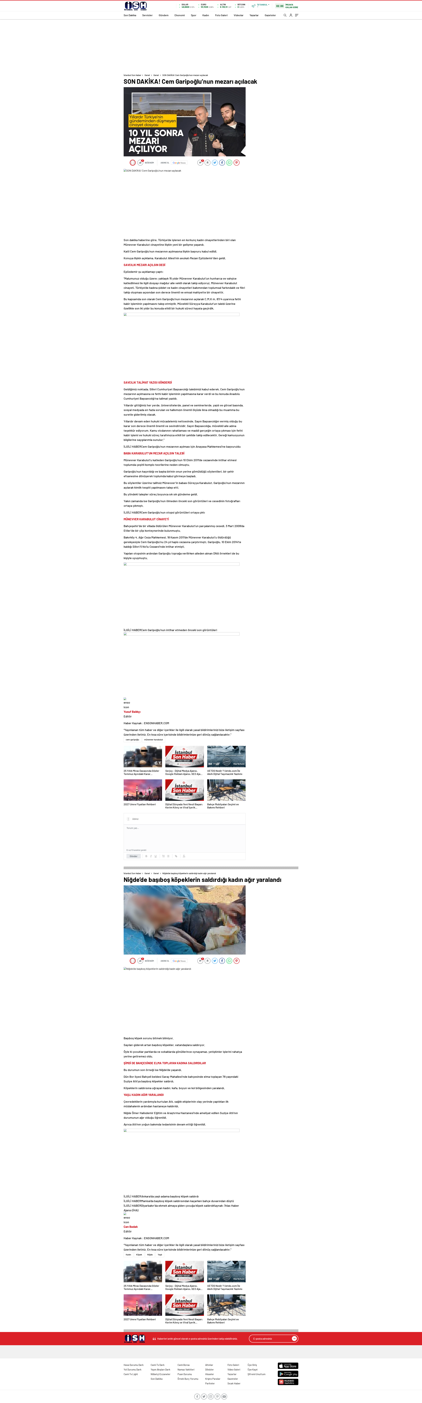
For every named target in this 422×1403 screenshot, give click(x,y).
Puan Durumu (185, 1374)
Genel (147, 75)
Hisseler (209, 1374)
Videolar (238, 15)
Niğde (150, 1254)
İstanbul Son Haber (132, 75)
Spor (193, 15)
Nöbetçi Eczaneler (160, 1374)
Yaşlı (160, 1254)
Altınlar (209, 1364)
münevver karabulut (153, 739)
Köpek (139, 1254)
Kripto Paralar (212, 1378)
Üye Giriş (252, 1364)
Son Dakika (130, 15)
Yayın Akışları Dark (160, 1369)
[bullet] (168, 856)
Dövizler (209, 1369)
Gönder (133, 856)
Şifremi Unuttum (256, 1374)
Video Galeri (233, 1369)
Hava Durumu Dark (134, 1364)
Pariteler (210, 1383)
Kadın (205, 15)
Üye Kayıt (253, 1369)
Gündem (163, 15)
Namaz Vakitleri (186, 1369)
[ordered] (163, 856)
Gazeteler (270, 15)
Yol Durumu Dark (132, 1369)
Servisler (147, 15)
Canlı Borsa (184, 1364)
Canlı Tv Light (131, 1374)
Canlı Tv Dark (158, 1364)
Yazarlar (254, 15)
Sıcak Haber (234, 1383)
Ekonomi (180, 15)
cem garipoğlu (132, 739)
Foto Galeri (221, 15)
